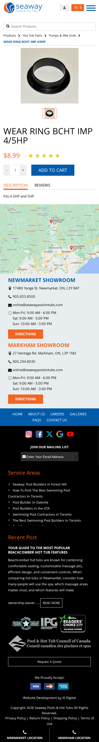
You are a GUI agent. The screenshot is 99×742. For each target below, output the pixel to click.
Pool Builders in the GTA (31, 509)
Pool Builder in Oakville (30, 503)
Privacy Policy (15, 718)
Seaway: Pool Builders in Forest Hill (40, 485)
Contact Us (57, 421)
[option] (49, 75)
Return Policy (39, 718)
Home (17, 415)
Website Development (40, 698)
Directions (25, 335)
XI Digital (69, 698)
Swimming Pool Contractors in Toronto (42, 515)
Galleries (78, 415)
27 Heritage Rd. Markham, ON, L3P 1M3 (44, 354)
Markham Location (74, 738)
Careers (57, 415)
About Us (36, 415)
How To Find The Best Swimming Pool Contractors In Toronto (39, 494)
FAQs (36, 421)
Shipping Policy (65, 718)
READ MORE (51, 603)
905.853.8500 (23, 297)
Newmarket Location (25, 738)
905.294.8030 (23, 362)
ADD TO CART (52, 171)
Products (9, 35)
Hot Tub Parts (32, 35)
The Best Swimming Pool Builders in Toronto (47, 521)
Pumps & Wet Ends (62, 35)
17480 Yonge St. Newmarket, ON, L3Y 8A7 (45, 289)
